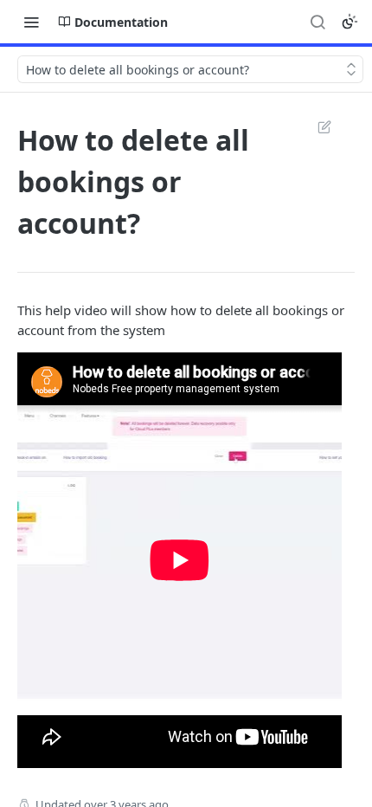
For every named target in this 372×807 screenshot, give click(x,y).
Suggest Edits (315, 126)
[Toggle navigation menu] (31, 22)
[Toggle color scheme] (349, 22)
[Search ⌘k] (317, 22)
